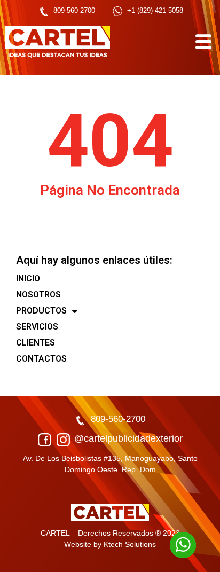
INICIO (28, 278)
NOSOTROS (38, 294)
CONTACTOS (41, 359)
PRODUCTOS (41, 310)
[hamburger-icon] (203, 41)
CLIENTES (35, 343)
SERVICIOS (37, 327)
